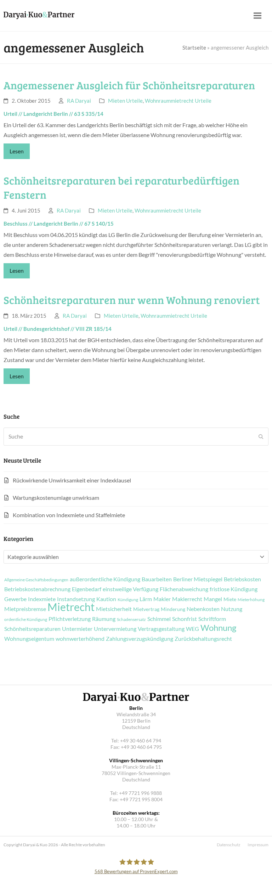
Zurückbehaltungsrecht (203, 639)
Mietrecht (71, 607)
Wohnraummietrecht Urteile (178, 100)
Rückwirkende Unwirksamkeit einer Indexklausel (72, 480)
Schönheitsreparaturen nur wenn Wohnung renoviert (132, 300)
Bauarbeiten (157, 579)
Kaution (106, 599)
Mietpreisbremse (25, 609)
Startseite (194, 47)
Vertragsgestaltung (161, 629)
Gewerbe (15, 599)
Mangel (213, 599)
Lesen (17, 151)
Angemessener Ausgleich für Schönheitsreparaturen (129, 85)
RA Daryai (79, 100)
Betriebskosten (242, 579)
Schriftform (212, 619)
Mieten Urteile (125, 100)
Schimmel (159, 619)
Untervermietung (115, 629)
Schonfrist (184, 619)
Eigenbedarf (86, 589)
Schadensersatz (131, 619)
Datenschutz (228, 844)
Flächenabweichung (184, 589)
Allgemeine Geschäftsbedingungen (36, 580)
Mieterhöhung (251, 600)
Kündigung (128, 600)
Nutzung (231, 609)
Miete (229, 599)
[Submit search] (261, 436)
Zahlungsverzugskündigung (139, 639)
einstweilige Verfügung (130, 589)
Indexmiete (42, 599)
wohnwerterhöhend (80, 639)
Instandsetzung (76, 599)
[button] (257, 16)
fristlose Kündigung (233, 589)
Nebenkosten (203, 609)
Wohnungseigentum (29, 639)
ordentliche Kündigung (25, 619)
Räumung (103, 619)
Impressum (258, 844)
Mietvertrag (146, 609)
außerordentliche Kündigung (105, 579)
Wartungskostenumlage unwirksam (56, 497)
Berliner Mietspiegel (197, 579)
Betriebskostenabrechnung (37, 589)
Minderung (173, 609)
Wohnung (218, 628)
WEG (192, 629)
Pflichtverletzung (70, 619)
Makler (162, 599)
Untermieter (77, 629)
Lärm (146, 599)
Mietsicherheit (114, 609)
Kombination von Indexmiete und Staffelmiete (69, 515)
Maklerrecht (187, 599)
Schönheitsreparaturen (32, 629)
